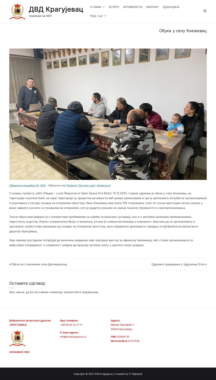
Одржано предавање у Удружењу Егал (178, 264)
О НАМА (95, 7)
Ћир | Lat (96, 16)
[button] (103, 7)
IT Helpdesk (135, 373)
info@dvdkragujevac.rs (73, 336)
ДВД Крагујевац (56, 9)
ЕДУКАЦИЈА (171, 7)
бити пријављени (86, 292)
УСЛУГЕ (114, 7)
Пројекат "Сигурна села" (81, 185)
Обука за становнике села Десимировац (39, 264)
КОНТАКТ (152, 7)
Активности (104, 185)
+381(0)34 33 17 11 (71, 324)
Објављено (27, 185)
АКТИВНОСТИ (132, 7)
